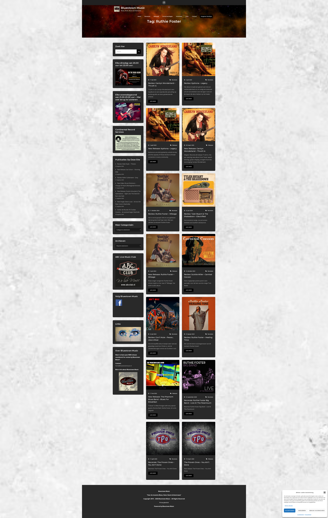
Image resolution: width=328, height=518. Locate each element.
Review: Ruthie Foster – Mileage (162, 214)
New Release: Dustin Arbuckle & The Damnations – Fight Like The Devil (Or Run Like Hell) (128, 193)
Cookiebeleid (300, 514)
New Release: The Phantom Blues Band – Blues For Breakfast (160, 399)
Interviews (179, 16)
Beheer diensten (289, 505)
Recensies (147, 16)
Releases (156, 16)
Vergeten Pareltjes (206, 16)
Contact (194, 16)
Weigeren (302, 510)
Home (139, 16)
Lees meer (153, 101)
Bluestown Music (133, 7)
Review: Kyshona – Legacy (195, 83)
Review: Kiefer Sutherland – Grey (127, 178)
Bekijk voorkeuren (316, 510)
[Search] (139, 51)
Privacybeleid (308, 514)
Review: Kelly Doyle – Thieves (126, 164)
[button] (324, 492)
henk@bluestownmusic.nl (123, 366)
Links (187, 16)
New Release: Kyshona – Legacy (162, 149)
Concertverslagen (167, 16)
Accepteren (289, 510)
